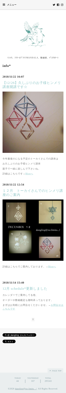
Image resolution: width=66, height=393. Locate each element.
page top (57, 371)
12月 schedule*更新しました (25, 288)
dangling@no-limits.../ (26, 389)
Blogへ (29, 173)
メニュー (11, 4)
